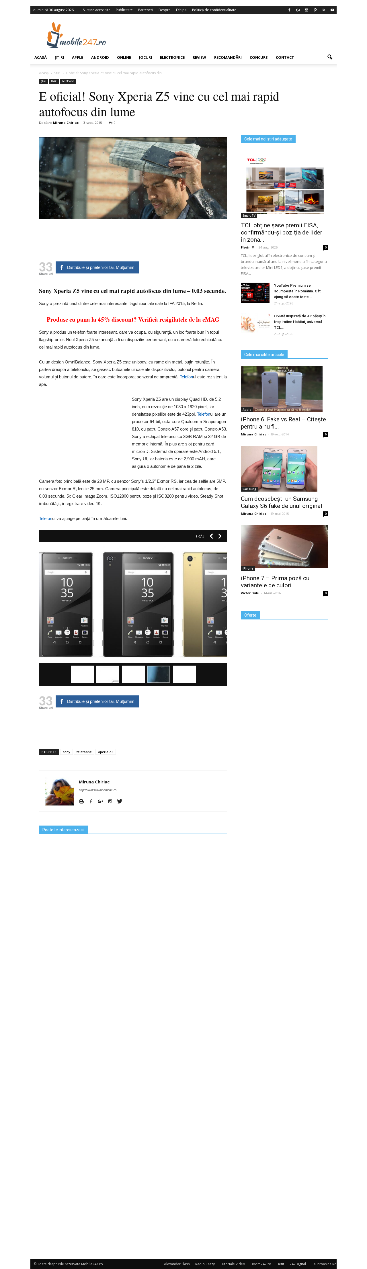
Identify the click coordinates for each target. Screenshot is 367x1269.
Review (199, 57)
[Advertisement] (230, 35)
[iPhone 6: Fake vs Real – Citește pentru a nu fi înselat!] (284, 389)
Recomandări (228, 57)
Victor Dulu (250, 593)
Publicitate (124, 9)
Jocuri (145, 57)
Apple (77, 57)
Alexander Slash (177, 1264)
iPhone (248, 568)
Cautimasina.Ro (324, 1264)
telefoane (84, 752)
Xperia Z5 (105, 752)
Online (124, 57)
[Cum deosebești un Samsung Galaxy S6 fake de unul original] (284, 469)
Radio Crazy (205, 1264)
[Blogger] (83, 801)
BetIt (280, 1264)
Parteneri (145, 9)
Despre (165, 9)
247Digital (298, 1264)
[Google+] (298, 10)
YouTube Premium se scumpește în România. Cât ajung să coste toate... (297, 291)
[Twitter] (121, 801)
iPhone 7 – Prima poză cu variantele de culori (275, 582)
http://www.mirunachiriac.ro (97, 790)
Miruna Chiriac (66, 122)
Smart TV (249, 216)
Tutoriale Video (232, 1264)
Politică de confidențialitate (214, 9)
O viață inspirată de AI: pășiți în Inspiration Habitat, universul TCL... (299, 322)
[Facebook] (289, 10)
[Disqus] (133, 1026)
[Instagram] (306, 10)
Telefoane (68, 81)
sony (66, 752)
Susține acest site (96, 9)
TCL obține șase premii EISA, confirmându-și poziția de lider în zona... (281, 232)
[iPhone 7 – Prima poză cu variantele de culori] (284, 546)
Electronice (172, 57)
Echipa (181, 9)
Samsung (249, 489)
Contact (285, 57)
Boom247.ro (261, 1264)
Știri (59, 57)
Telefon (186, 376)
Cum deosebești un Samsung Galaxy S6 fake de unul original (281, 502)
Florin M (248, 247)
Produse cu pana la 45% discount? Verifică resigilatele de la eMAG (133, 319)
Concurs (259, 57)
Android (100, 57)
